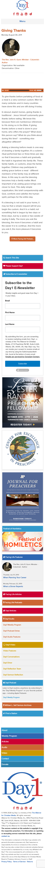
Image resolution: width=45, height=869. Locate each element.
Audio (4, 747)
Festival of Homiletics (12, 529)
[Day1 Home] (22, 5)
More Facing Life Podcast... (23, 239)
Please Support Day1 (14, 266)
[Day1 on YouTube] (22, 14)
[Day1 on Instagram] (18, 14)
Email (7, 301)
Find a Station (11, 714)
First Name (10, 313)
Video (4, 753)
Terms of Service (19, 862)
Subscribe (22, 364)
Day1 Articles (10, 611)
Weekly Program (9, 736)
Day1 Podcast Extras (11, 631)
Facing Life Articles (13, 594)
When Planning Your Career (14, 578)
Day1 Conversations (11, 657)
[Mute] (35, 90)
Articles (5, 742)
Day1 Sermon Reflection (13, 675)
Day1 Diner (7, 663)
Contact (5, 759)
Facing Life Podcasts (13, 603)
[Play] (3, 90)
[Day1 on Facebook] (14, 14)
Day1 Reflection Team (12, 669)
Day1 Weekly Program (12, 625)
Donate (5, 764)
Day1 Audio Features (11, 637)
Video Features (9, 651)
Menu (22, 21)
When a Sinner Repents (13, 586)
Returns (30, 862)
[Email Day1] (30, 14)
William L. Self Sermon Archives (17, 705)
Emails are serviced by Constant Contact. (23, 356)
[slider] (40, 90)
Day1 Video (10, 645)
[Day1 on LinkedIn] (26, 14)
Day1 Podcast (10, 683)
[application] (22, 90)
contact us (5, 836)
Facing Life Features (14, 557)
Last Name (9, 324)
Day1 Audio (9, 619)
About (4, 730)
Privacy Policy (6, 862)
